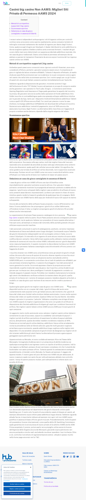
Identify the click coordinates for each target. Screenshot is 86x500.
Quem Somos (48, 456)
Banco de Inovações (28, 456)
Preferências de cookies (17, 493)
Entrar (67, 3)
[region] (17, 482)
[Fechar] (31, 467)
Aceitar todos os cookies (17, 484)
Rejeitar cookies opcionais (17, 489)
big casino (13, 218)
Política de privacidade (51, 486)
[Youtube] (78, 457)
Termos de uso (48, 482)
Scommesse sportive (19, 29)
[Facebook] (64, 457)
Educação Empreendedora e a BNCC (52, 460)
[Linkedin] (74, 457)
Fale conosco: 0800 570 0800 (51, 466)
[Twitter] (68, 457)
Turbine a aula (26, 460)
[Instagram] (71, 457)
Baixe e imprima (27, 464)
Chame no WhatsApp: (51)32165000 (50, 471)
